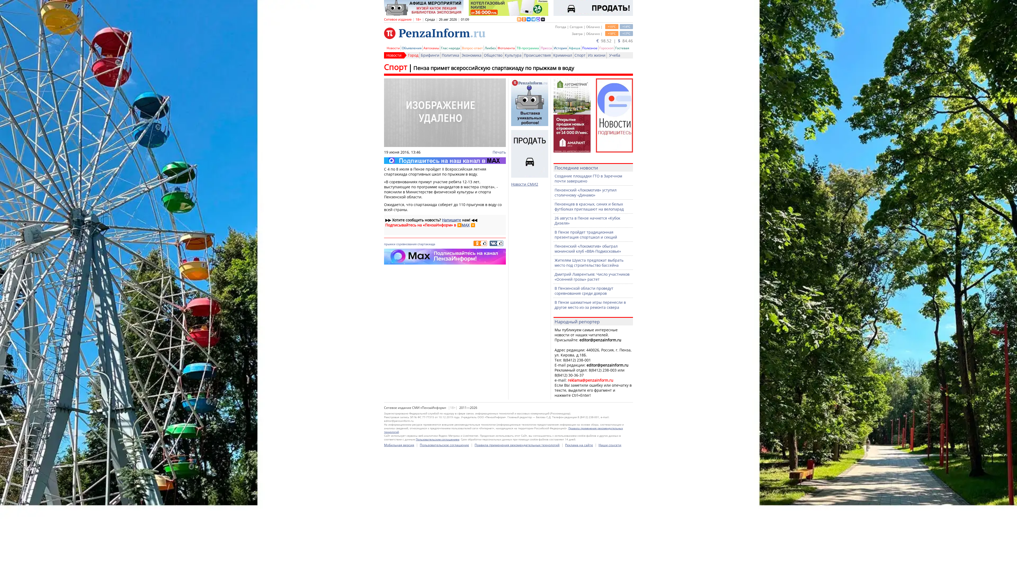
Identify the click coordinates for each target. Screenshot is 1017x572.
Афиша (574, 48)
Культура (513, 55)
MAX (466, 224)
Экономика (471, 55)
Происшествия (537, 55)
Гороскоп (606, 48)
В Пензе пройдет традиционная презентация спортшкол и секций (586, 235)
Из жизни (596, 55)
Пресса (546, 48)
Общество (493, 55)
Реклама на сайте (579, 445)
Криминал (562, 55)
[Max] (445, 160)
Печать (499, 152)
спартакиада (426, 244)
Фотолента (506, 48)
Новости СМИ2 (524, 184)
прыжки (389, 244)
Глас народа (450, 48)
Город (413, 55)
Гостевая (622, 48)
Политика (450, 55)
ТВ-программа (528, 48)
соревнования (406, 244)
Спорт (580, 55)
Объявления (412, 48)
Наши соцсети (610, 445)
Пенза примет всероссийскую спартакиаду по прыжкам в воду (493, 68)
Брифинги (430, 55)
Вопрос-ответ (472, 48)
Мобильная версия (399, 445)
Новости (393, 48)
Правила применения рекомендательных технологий (517, 445)
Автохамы (431, 48)
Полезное (589, 48)
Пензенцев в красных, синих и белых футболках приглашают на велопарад (589, 207)
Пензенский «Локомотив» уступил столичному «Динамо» (586, 192)
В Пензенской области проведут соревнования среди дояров (584, 291)
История (560, 48)
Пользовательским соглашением (437, 439)
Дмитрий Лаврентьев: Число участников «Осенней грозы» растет (592, 277)
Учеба (614, 55)
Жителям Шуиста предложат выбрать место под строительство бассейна (589, 263)
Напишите (451, 219)
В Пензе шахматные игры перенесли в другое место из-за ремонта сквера (590, 305)
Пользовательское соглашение (444, 445)
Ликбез (490, 48)
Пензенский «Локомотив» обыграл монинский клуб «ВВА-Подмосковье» (588, 249)
